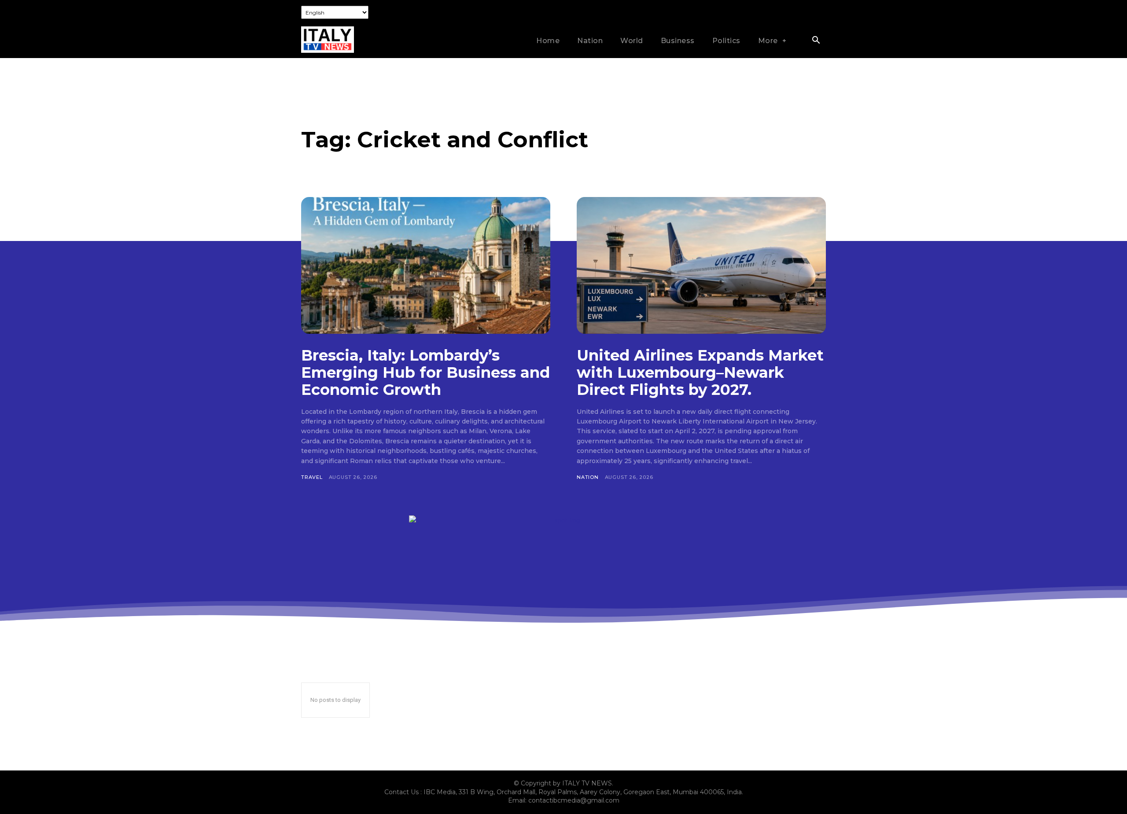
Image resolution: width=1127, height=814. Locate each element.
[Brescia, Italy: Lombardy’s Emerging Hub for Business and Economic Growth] (425, 265)
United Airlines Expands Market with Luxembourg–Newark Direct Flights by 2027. (700, 372)
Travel (312, 477)
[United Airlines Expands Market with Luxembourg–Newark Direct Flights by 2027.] (701, 265)
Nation (588, 477)
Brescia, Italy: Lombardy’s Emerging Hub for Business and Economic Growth (425, 372)
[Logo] (327, 39)
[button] (816, 41)
